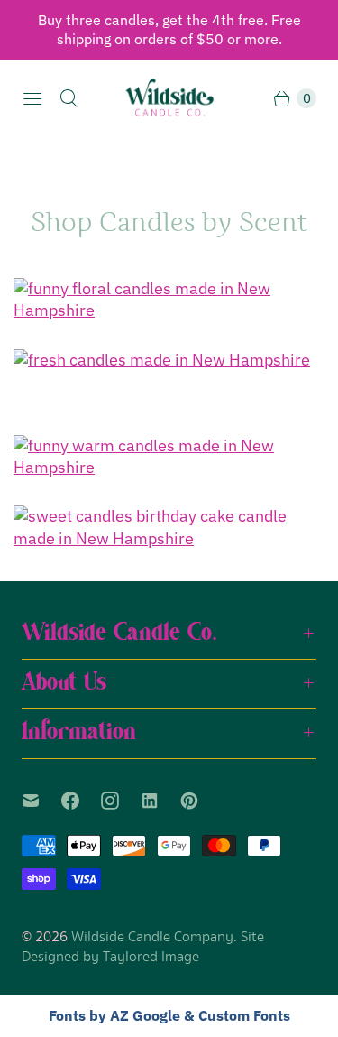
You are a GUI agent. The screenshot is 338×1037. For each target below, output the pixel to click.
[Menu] (32, 98)
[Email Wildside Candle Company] (41, 800)
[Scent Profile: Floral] (169, 300)
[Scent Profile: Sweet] (169, 527)
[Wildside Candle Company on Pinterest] (200, 800)
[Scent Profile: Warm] (169, 457)
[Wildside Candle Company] (169, 98)
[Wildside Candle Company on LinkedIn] (160, 800)
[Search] (68, 98)
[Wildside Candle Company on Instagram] (121, 800)
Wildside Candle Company (152, 937)
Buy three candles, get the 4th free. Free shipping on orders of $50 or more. (169, 29)
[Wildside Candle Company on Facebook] (81, 800)
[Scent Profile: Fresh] (169, 360)
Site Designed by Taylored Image (143, 947)
